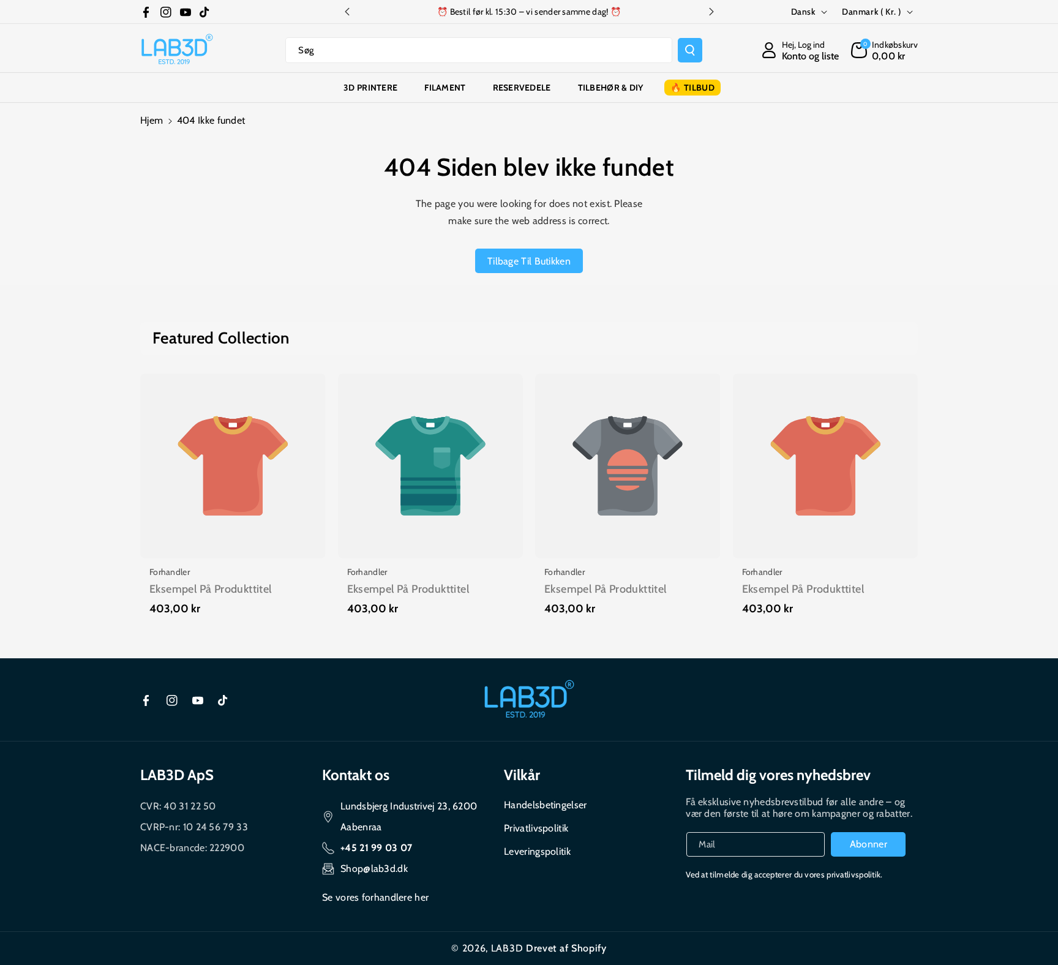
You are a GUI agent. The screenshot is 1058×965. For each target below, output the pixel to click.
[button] (884, 50)
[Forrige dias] (347, 11)
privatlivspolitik (853, 874)
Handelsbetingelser (545, 805)
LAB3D (507, 948)
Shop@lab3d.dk (374, 868)
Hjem (151, 120)
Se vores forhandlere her (375, 897)
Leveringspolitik (537, 851)
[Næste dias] (711, 11)
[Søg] (690, 50)
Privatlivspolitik (536, 828)
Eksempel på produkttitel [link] (210, 589)
